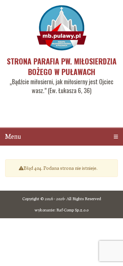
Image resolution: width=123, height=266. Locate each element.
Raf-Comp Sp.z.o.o (72, 209)
